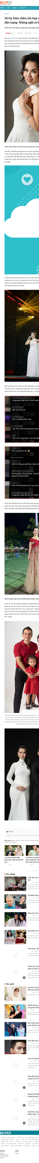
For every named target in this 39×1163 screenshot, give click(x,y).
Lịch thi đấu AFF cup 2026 (16, 1145)
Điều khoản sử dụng (4, 1154)
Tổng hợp (17, 1153)
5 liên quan (36, 951)
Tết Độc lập (17, 1141)
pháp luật (18, 1139)
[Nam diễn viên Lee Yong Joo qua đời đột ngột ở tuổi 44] (15, 1047)
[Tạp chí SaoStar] (9, 33)
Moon (25, 835)
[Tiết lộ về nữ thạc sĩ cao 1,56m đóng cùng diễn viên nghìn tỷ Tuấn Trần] (15, 972)
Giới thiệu (2, 1153)
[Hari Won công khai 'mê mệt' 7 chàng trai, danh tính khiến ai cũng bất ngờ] (15, 993)
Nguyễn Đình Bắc (5, 1145)
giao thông (24, 1141)
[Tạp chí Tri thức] (29, 951)
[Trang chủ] (5, 3)
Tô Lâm (23, 1139)
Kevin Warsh (20, 1143)
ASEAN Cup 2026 (4, 1141)
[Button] (13, 33)
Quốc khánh (27, 1143)
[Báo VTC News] (30, 1081)
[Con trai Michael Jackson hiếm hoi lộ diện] (15, 1065)
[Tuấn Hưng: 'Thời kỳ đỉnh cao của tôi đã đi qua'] (15, 955)
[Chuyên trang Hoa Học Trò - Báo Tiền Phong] (29, 1116)
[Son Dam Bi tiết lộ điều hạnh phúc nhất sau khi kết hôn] (14, 850)
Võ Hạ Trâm (14, 38)
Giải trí (7, 14)
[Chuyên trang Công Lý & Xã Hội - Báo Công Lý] (29, 1043)
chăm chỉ (31, 835)
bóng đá (34, 1145)
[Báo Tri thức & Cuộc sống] (30, 933)
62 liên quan (36, 1116)
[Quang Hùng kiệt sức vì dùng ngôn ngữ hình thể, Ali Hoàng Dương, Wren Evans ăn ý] (15, 1100)
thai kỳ (20, 835)
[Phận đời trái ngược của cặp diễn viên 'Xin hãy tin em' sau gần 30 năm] (15, 1082)
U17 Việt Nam (35, 1143)
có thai (36, 835)
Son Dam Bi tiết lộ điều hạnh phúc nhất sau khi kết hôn (14, 860)
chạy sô (15, 835)
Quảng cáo (2, 1157)
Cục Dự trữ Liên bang (11, 1143)
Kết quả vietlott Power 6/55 (31, 1137)
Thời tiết (31, 1141)
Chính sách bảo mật (4, 1156)
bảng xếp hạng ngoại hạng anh (8, 1137)
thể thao (3, 1143)
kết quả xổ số (27, 1145)
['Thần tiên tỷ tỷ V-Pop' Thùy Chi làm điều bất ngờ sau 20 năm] (15, 884)
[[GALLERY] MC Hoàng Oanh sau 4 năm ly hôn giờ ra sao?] (15, 937)
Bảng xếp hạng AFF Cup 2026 (7, 1139)
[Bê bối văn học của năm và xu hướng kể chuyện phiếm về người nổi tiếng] (15, 1011)
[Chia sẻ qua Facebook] (6, 825)
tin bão (12, 1141)
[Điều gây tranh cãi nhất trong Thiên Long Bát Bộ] (15, 919)
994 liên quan (28, 33)
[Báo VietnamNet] (29, 882)
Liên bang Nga (20, 1137)
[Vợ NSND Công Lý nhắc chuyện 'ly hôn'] (15, 901)
